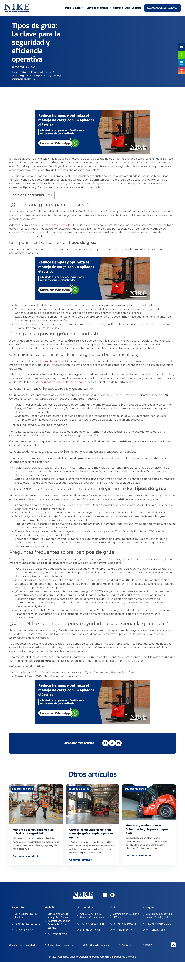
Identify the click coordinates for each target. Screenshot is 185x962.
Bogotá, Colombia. (115, 956)
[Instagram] (181, 70)
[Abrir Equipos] (83, 8)
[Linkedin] (181, 62)
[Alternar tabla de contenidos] (48, 195)
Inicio (15, 72)
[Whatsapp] (181, 55)
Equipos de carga (41, 72)
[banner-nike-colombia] (92, 152)
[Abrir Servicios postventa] (110, 8)
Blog (24, 72)
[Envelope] (181, 47)
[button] (105, 743)
